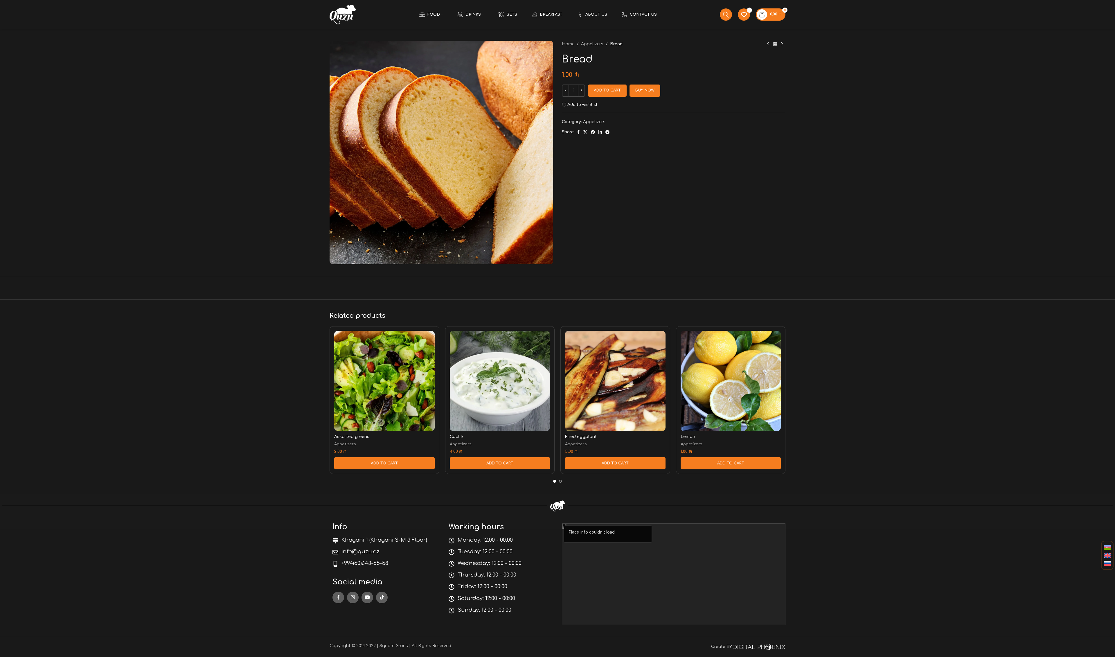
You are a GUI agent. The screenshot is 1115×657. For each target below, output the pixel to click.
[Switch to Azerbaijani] (1107, 547)
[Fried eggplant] (615, 381)
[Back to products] (774, 44)
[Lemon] (731, 381)
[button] (384, 463)
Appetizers (592, 44)
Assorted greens (351, 437)
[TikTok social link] (382, 597)
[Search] (726, 14)
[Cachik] (500, 381)
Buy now (644, 90)
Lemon (688, 437)
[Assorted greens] (384, 381)
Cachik (457, 437)
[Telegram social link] (607, 132)
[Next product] (781, 44)
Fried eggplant (581, 437)
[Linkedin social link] (600, 132)
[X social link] (585, 132)
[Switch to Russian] (1107, 563)
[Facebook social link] (578, 132)
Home (568, 44)
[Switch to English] (1107, 556)
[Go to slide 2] (560, 481)
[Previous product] (768, 44)
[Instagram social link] (353, 597)
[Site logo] (343, 14)
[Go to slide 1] (554, 481)
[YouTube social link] (367, 597)
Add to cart (607, 90)
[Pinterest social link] (593, 132)
